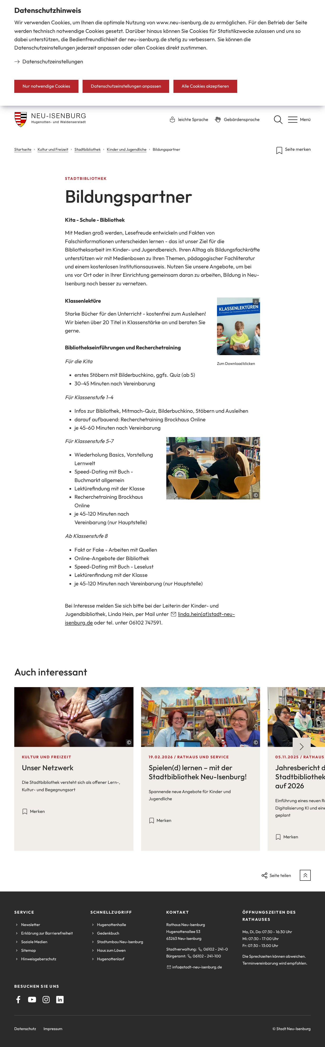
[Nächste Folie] (302, 747)
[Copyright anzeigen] (256, 350)
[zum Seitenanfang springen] (305, 875)
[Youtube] (32, 1000)
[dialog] (162, 53)
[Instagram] (46, 1000)
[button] (238, 326)
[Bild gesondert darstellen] (213, 468)
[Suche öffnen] (278, 119)
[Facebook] (18, 1000)
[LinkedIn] (60, 1000)
